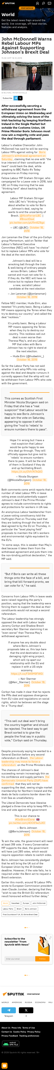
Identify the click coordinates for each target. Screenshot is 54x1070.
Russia (28, 1002)
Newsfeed (15, 903)
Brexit (19, 909)
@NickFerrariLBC (30, 215)
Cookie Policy (19, 1031)
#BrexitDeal (27, 219)
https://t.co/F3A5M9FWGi (27, 673)
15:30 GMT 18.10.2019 (12, 58)
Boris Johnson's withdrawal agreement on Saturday (24, 155)
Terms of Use (28, 1027)
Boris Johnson (31, 909)
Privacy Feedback (10, 1035)
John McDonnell (38, 903)
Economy (40, 1002)
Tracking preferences (29, 1035)
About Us (6, 1027)
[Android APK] (10, 1044)
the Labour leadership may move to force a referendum (23, 761)
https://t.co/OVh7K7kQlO (27, 471)
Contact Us (7, 1031)
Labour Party (8, 909)
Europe (26, 903)
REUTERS (7, 93)
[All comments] (5, 1066)
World (5, 903)
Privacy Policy (33, 1031)
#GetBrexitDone (25, 819)
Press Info (16, 1027)
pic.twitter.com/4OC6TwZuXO (27, 823)
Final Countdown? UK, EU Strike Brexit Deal (20, 914)
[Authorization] (37, 3)
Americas (17, 1002)
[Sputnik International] (9, 4)
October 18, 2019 (27, 297)
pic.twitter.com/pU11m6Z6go (27, 222)
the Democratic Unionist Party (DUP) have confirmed (26, 780)
